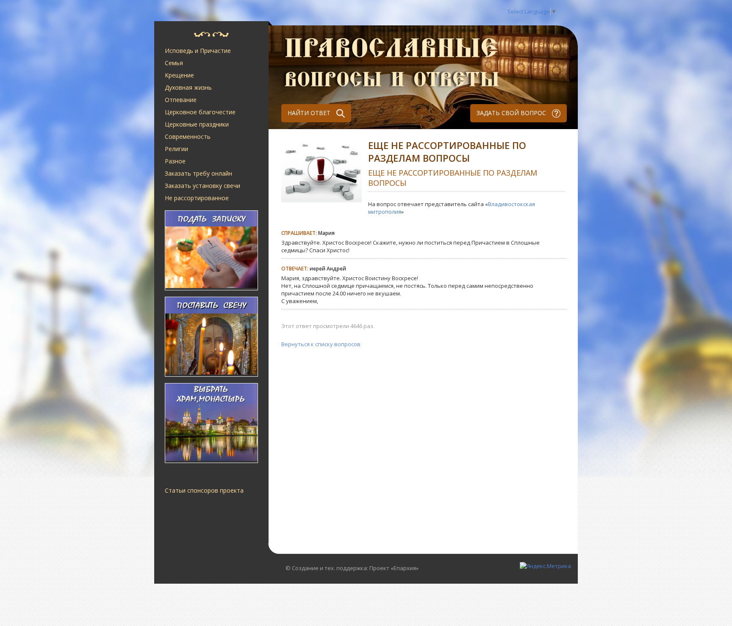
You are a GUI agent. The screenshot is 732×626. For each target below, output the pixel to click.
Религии (176, 149)
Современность (188, 136)
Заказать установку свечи (202, 186)
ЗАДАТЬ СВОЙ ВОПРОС (512, 113)
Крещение (179, 75)
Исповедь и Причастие (198, 51)
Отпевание (181, 100)
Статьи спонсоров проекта (204, 490)
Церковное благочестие (200, 112)
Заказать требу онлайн (198, 173)
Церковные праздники (197, 124)
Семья (174, 63)
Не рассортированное (197, 198)
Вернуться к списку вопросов (320, 344)
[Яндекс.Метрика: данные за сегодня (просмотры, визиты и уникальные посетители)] (545, 566)
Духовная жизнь (188, 87)
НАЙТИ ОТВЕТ (310, 113)
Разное (175, 161)
